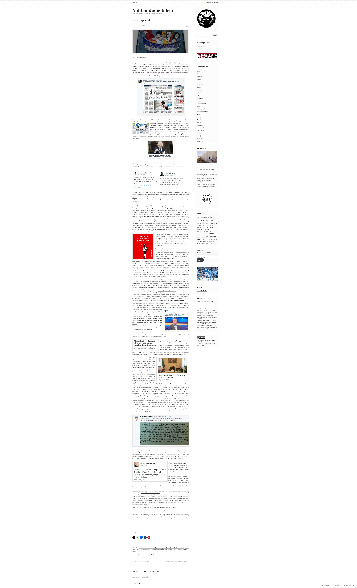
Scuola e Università (213, 239)
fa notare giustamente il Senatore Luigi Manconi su (149, 261)
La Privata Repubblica (202, 111)
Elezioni (199, 225)
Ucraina (206, 243)
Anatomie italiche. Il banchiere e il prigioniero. (207, 175)
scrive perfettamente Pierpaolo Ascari (150, 493)
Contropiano (200, 82)
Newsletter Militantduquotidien (204, 251)
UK (209, 243)
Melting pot (200, 117)
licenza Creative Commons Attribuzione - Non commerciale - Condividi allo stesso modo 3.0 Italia (206, 342)
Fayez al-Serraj (159, 548)
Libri (205, 229)
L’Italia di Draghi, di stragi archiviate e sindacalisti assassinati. (206, 185)
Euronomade (200, 90)
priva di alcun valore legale (151, 216)
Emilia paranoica (207, 225)
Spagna (204, 241)
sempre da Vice (166, 208)
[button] (145, 180)
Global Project (200, 98)
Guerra (202, 229)
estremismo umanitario (163, 131)
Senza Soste (200, 138)
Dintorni (135, 2)
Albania (198, 217)
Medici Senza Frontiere (154, 549)
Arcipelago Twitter (204, 43)
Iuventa (187, 548)
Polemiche (158, 555)
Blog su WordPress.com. (138, 583)
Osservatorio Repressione (203, 128)
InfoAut (198, 106)
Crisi (210, 223)
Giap (198, 95)
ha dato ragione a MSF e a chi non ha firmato (151, 229)
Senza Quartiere (201, 136)
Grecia (198, 229)
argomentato (176, 221)
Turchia (202, 243)
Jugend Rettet (135, 549)
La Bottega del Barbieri (202, 109)
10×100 (199, 71)
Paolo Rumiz (203, 237)
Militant (199, 120)
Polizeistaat (201, 239)
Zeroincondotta (200, 141)
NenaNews (199, 122)
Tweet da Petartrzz (201, 46)
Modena (210, 233)
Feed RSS (216, 2)
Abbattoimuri (200, 74)
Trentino (198, 243)
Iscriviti (200, 260)
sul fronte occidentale (174, 68)
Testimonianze (210, 241)
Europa (199, 227)
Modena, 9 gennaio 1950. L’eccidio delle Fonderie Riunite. (205, 180)
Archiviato (199, 76)
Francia (203, 227)
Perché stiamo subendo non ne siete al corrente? (147, 317)
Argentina (199, 223)
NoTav (198, 237)
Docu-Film (214, 223)
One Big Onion (200, 125)
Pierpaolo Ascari (169, 549)
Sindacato (199, 241)
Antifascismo (206, 217)
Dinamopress (200, 84)
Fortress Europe (200, 93)
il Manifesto (165, 261)
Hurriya (198, 101)
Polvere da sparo (201, 130)
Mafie (208, 229)
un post (174, 196)
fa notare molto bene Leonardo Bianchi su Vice (170, 194)
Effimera (199, 87)
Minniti (162, 549)
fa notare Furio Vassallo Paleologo (167, 291)
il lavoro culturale (201, 103)
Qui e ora (199, 133)
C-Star (141, 548)
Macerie (199, 114)
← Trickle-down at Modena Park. (140, 561)
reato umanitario (178, 549)
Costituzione (205, 223)
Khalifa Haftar (143, 549)
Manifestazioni (201, 231)
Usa (211, 243)
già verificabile (168, 234)
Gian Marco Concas (168, 548)
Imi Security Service (179, 548)
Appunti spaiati (205, 220)
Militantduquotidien (152, 10)
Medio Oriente (209, 231)
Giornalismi (141, 555)
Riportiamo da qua (145, 371)
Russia (207, 239)
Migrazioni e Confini (149, 555)
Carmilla (199, 79)
